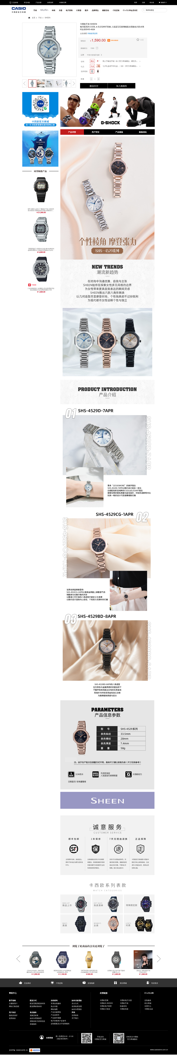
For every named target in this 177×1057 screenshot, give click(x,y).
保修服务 (33, 1024)
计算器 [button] (78, 10)
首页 (33, 17)
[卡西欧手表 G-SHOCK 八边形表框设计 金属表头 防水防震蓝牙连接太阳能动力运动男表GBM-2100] (41, 269)
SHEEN (47, 17)
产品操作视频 (56, 1018)
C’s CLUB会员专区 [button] (130, 10)
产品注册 (38, 2)
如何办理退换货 (36, 1018)
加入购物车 (121, 85)
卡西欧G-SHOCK (106, 1003)
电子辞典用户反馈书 (58, 1020)
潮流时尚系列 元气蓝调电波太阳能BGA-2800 (62, 971)
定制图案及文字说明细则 (60, 1023)
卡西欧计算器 (105, 1009)
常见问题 (27, 2)
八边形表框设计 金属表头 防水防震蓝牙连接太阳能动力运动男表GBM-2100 (41, 289)
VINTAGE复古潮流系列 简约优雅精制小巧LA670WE (89, 971)
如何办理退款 (77, 1009)
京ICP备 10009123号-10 (18, 1050)
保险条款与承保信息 (37, 1021)
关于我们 (75, 1018)
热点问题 (54, 1006)
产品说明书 (55, 1015)
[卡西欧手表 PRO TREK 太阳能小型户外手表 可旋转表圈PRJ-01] (116, 959)
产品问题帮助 (56, 1012)
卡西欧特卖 (124, 1009)
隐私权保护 (13, 1015)
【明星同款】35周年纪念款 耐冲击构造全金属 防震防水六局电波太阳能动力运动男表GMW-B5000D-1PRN (41, 249)
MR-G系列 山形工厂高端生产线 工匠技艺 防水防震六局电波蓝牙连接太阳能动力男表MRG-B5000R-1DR (41, 209)
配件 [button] (86, 10)
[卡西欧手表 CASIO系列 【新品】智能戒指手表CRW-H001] (143, 959)
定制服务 (147, 1000)
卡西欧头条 (148, 1009)
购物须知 (143, 132)
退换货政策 (34, 1015)
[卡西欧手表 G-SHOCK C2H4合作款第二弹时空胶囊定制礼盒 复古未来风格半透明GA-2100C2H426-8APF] (35, 959)
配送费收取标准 (36, 1006)
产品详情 (72, 132)
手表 (40, 17)
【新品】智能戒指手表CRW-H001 (143, 971)
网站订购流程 (14, 1006)
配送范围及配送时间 (37, 1003)
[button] (44, 10)
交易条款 (75, 1015)
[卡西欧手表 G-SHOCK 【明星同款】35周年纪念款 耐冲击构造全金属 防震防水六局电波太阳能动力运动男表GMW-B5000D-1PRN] (41, 229)
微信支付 (94, 85)
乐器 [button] (60, 10)
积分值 (152, 2)
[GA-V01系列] (107, 109)
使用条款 (12, 1018)
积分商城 (123, 983)
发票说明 (50, 2)
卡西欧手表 (124, 1003)
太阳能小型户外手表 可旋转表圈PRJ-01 (116, 971)
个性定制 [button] (116, 10)
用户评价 (95, 132)
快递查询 (123, 1006)
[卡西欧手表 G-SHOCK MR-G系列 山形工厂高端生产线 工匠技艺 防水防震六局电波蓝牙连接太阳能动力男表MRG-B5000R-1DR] (41, 190)
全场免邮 (90, 983)
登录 (135, 2)
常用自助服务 (56, 1003)
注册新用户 (13, 1003)
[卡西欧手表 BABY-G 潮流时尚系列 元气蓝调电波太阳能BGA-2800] (62, 959)
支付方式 (75, 1003)
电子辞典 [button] (69, 10)
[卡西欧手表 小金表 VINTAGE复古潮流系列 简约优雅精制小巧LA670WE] (89, 959)
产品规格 (119, 132)
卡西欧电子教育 (106, 1006)
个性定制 (59, 983)
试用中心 (147, 1006)
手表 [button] (35, 10)
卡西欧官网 (62, 2)
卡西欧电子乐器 (126, 1000)
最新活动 (105, 10)
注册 (143, 2)
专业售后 (154, 983)
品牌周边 (95, 10)
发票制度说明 (77, 1006)
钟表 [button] (53, 10)
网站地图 (54, 1009)
